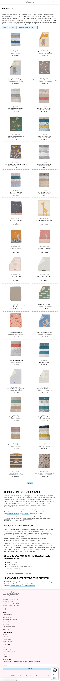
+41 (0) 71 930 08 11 (13, 599)
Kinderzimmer (7, 624)
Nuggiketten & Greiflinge (10, 619)
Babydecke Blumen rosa (44, 108)
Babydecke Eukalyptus (15, 192)
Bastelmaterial (7, 617)
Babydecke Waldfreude (15, 417)
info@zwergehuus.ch (13, 605)
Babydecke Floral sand (44, 192)
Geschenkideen (23, 512)
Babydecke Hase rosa (44, 248)
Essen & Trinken (7, 629)
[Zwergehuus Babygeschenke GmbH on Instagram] (5, 609)
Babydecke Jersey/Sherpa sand (16, 306)
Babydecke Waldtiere (44, 417)
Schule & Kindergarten (9, 627)
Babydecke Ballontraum (16, 52)
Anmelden (30, 668)
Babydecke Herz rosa (16, 276)
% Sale (5, 634)
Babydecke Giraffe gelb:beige (44, 220)
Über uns (5, 637)
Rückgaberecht (7, 649)
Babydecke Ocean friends (44, 332)
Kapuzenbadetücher (13, 514)
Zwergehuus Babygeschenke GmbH (22, 675)
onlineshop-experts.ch (44, 675)
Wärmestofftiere (27, 519)
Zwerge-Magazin (7, 641)
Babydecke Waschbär (15, 473)
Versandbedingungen (9, 651)
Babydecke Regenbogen (16, 361)
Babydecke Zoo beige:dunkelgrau (44, 473)
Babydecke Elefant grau (44, 164)
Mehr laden (30, 483)
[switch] (54, 678)
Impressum (6, 647)
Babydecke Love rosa (16, 332)
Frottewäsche (25, 514)
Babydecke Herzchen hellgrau (44, 276)
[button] (5, 28)
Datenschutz (6, 656)
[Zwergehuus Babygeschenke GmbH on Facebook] (4, 609)
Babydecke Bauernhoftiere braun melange (44, 80)
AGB (4, 654)
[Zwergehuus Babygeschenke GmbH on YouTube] (7, 609)
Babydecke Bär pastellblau (16, 80)
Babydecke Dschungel (44, 136)
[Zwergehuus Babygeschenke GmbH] (30, 2)
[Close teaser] (16, 676)
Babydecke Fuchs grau (15, 220)
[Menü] (57, 668)
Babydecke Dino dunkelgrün (16, 136)
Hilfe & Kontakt (7, 639)
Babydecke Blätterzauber (15, 108)
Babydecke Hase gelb (16, 248)
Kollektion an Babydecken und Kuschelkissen (22, 586)
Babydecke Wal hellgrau (44, 389)
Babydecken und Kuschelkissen (19, 505)
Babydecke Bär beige (44, 52)
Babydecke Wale (44, 445)
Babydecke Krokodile (44, 304)
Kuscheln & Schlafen (8, 622)
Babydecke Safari (44, 362)
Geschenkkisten (40, 512)
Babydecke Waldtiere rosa (15, 445)
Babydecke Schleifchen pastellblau (16, 389)
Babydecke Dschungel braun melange (16, 164)
